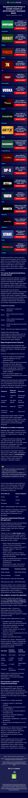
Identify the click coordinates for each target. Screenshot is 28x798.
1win (2, 201)
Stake (3, 240)
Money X (4, 214)
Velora (3, 163)
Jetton (3, 189)
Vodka (3, 96)
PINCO (3, 57)
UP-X (2, 176)
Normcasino (5, 83)
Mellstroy (4, 227)
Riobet (3, 45)
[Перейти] (14, 768)
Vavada (3, 252)
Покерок (4, 123)
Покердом (4, 31)
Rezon (3, 108)
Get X (3, 137)
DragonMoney (5, 150)
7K (2, 70)
